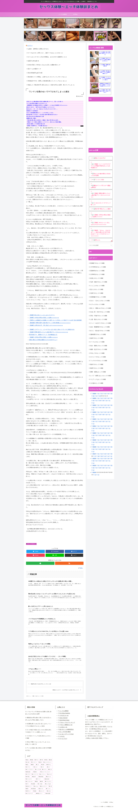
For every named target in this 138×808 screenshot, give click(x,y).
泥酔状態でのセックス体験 (98, 334)
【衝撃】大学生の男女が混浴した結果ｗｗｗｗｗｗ (44, 317)
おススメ (30, 45)
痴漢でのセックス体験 (96, 368)
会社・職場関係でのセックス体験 (100, 327)
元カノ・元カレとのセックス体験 (100, 300)
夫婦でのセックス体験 (96, 293)
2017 (94, 454)
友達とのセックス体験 (96, 278)
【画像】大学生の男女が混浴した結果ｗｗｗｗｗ (43, 337)
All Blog (111, 802)
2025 (94, 398)
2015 (94, 465)
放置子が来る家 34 (33, 61)
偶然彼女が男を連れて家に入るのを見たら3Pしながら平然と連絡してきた (38, 719)
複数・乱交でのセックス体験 (98, 349)
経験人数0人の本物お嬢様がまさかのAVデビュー (43, 340)
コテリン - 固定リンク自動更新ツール (25, 19)
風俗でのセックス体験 (96, 364)
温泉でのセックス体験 (96, 338)
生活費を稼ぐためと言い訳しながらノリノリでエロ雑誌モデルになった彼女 (38, 725)
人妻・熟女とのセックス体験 (98, 319)
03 (105, 393)
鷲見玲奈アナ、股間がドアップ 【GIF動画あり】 (43, 334)
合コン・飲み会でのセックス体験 (100, 330)
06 (93, 396)
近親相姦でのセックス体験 (98, 297)
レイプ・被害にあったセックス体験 (100, 375)
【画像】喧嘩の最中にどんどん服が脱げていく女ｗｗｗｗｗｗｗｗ (48, 332)
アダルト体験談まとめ (65, 724)
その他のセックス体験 (32, 543)
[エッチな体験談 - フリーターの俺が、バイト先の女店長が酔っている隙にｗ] (94, 79)
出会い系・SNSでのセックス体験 (100, 312)
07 (97, 396)
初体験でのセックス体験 (97, 263)
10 (106, 400)
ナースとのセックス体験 (97, 342)
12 (93, 403)
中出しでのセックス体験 (97, 353)
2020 (94, 433)
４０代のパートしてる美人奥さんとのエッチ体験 (38, 737)
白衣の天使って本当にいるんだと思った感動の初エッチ (44, 65)
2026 (94, 393)
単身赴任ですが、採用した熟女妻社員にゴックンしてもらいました (47, 81)
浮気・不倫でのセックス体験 (98, 315)
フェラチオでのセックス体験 (98, 360)
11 (109, 400)
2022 (94, 419)
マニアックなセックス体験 (98, 379)
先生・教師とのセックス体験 (98, 345)
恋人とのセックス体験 (96, 289)
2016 (94, 458)
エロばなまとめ (63, 715)
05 (111, 393)
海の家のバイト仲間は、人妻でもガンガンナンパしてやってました (47, 77)
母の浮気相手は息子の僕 (35, 73)
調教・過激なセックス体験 (98, 372)
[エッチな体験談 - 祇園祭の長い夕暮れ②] (94, 67)
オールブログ (63, 738)
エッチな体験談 (63, 711)
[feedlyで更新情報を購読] (40, 563)
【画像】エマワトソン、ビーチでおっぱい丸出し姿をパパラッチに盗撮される (51, 329)
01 (98, 393)
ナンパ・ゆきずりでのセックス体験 (100, 323)
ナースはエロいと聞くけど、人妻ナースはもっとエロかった (45, 53)
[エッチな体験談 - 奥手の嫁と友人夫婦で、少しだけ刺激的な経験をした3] (94, 73)
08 (100, 396)
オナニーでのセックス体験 (98, 357)
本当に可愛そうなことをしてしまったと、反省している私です (38, 743)
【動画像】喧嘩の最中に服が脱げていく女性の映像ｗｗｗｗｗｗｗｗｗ (50, 323)
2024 (94, 405)
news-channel (63, 718)
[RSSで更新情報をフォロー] (69, 563)
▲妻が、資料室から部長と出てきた (38, 49)
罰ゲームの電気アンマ (34, 69)
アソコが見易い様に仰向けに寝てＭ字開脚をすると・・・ (38, 749)
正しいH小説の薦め (65, 731)
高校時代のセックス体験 (97, 270)
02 (102, 393)
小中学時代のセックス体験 (98, 267)
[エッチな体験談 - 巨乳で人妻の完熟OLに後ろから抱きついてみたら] (94, 92)
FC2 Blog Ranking (64, 713)
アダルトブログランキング (67, 722)
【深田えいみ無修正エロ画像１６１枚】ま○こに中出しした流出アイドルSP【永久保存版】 (55, 320)
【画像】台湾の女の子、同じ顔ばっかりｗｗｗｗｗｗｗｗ (46, 325)
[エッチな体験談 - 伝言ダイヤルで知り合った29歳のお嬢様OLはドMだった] (94, 60)
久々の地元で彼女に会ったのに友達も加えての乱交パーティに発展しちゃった (38, 731)
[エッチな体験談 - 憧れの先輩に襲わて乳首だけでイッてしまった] (94, 54)
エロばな (62, 736)
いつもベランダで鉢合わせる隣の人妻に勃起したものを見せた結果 (38, 713)
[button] (111, 245)
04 (108, 393)
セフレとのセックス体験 (97, 304)
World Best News (64, 720)
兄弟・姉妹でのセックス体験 (98, 282)
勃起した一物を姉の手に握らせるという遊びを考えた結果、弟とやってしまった (51, 85)
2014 (94, 472)
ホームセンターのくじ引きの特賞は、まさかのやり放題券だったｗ (47, 57)
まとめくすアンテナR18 (66, 734)
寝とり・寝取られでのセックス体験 (100, 308)
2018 (94, 447)
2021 (94, 426)
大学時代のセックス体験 (97, 274)
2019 (94, 440)
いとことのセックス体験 (97, 285)
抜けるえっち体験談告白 (66, 729)
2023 (94, 412)
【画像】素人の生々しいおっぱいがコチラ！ (42, 315)
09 (103, 400)
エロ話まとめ (63, 727)
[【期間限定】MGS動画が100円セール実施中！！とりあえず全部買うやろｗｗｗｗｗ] (94, 86)
